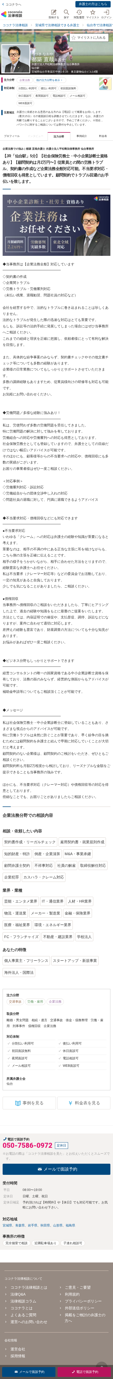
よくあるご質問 (23, 1315)
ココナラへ (13, 4)
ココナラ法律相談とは (29, 1287)
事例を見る (33, 1103)
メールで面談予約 (60, 1169)
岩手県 (32, 1225)
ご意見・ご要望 (78, 1287)
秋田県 (45, 1225)
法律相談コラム (23, 1301)
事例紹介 (81, 136)
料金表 (103, 136)
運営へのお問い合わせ (29, 1322)
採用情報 (18, 1356)
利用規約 (72, 1294)
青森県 (20, 1225)
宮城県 (7, 1225)
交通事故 (15, 1001)
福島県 (70, 1225)
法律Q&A (18, 1294)
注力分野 (59, 136)
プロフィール (12, 136)
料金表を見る (84, 1103)
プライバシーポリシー (83, 1301)
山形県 (58, 1225)
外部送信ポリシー (79, 1308)
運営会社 (18, 1349)
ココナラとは (21, 1308)
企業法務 (24, 80)
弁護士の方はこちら (93, 4)
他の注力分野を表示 (48, 80)
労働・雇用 (35, 1001)
